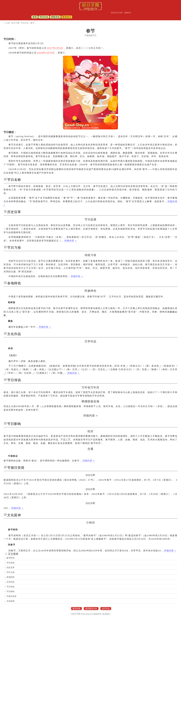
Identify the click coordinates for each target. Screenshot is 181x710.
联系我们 (106, 614)
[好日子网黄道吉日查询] (90, 10)
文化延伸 (10, 601)
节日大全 (43, 17)
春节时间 (10, 558)
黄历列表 (76, 609)
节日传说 (10, 587)
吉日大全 (106, 609)
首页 (34, 17)
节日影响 (10, 591)
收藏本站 (127, 13)
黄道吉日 (66, 17)
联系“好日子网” (117, 13)
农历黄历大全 (91, 609)
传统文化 (55, 17)
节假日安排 (11, 596)
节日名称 (10, 563)
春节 (32, 23)
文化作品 (10, 582)
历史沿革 (10, 567)
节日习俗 (10, 572)
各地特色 (10, 577)
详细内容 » (70, 240)
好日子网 (15, 23)
